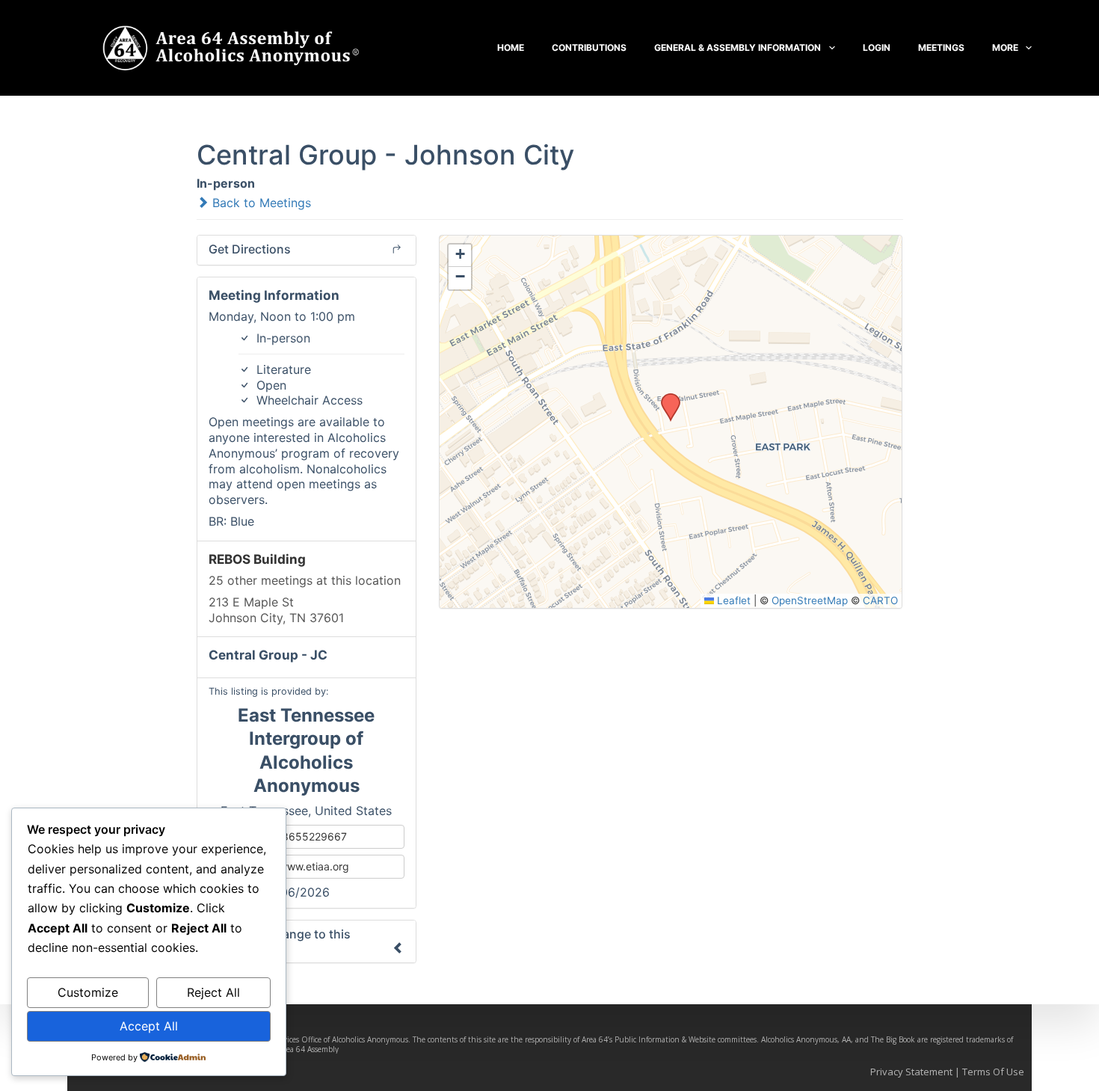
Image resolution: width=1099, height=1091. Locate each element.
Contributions (589, 47)
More (1005, 47)
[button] (665, 397)
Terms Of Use (993, 1071)
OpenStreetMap (810, 600)
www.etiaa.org (312, 866)
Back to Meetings (260, 202)
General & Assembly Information (737, 47)
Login (876, 47)
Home (510, 47)
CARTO (880, 600)
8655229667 (313, 836)
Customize (88, 992)
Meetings (941, 47)
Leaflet (732, 600)
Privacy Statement (911, 1071)
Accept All (149, 1025)
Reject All (213, 992)
